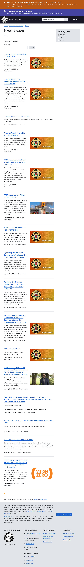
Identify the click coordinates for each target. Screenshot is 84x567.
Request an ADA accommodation (36, 511)
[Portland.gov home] (11, 19)
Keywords (7, 45)
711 (20, 513)
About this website (68, 533)
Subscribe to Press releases (4, 493)
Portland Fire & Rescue (16, 26)
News (27, 26)
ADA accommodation (49, 533)
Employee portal (68, 537)
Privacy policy (47, 542)
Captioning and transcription (48, 538)
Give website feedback (40, 499)
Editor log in (66, 540)
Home (6, 26)
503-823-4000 (8, 516)
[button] (76, 19)
